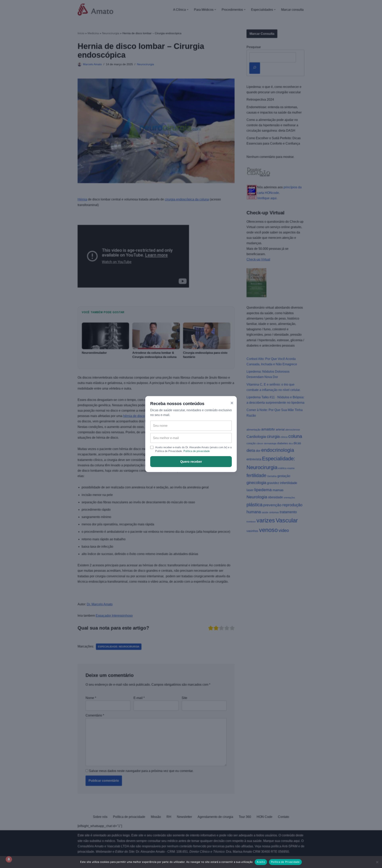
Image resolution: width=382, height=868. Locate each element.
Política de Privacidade (285, 861)
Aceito (261, 861)
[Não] (377, 862)
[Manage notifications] (9, 859)
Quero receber (191, 461)
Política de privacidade (196, 451)
